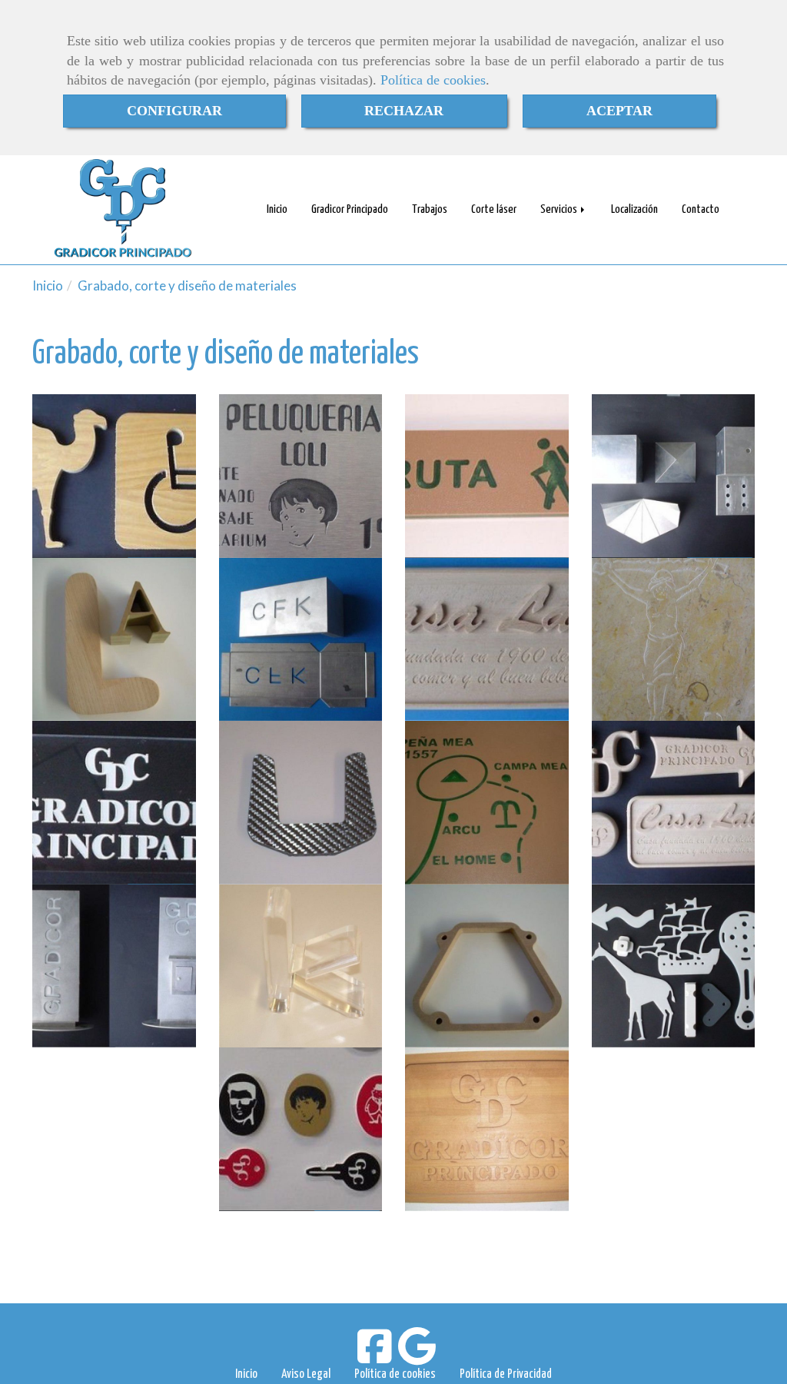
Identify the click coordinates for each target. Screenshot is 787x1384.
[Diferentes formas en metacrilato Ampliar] (673, 966)
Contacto (700, 209)
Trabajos (429, 209)
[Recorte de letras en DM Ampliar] (114, 640)
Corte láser (493, 209)
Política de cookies (433, 80)
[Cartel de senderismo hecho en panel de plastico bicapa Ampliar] (487, 476)
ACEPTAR (619, 110)
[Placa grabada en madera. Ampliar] (487, 1129)
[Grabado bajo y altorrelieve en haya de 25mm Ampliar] (487, 640)
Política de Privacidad (506, 1374)
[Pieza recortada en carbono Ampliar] (301, 802)
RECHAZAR (403, 110)
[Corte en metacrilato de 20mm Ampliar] (301, 966)
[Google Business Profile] (417, 1356)
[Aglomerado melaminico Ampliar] (114, 476)
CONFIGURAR (174, 110)
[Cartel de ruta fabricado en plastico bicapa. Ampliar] (487, 802)
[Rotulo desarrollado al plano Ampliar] (301, 640)
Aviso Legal (305, 1374)
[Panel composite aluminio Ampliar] (301, 476)
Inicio (277, 209)
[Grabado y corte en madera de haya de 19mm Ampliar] (673, 802)
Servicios (559, 209)
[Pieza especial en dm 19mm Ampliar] (487, 966)
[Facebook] (374, 1356)
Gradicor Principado (349, 209)
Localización (634, 209)
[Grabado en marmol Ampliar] (673, 640)
